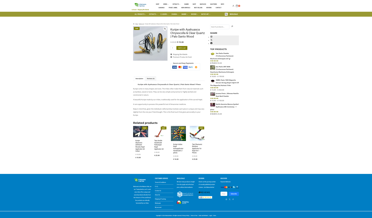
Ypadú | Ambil (173, 8)
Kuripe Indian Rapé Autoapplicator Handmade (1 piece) (178, 148)
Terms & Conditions (160, 182)
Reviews (209, 8)
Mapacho (203, 4)
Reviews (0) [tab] (151, 78)
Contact (218, 8)
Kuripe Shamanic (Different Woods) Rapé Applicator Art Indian (140, 146)
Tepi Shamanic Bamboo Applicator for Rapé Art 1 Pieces (197, 148)
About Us (157, 195)
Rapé (194, 4)
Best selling (198, 8)
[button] (165, 29)
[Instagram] (226, 199)
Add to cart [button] (140, 164)
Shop (157, 4)
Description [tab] (139, 78)
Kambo (186, 4)
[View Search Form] (226, 14)
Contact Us (158, 191)
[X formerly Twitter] (229, 199)
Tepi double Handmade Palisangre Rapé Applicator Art (159, 145)
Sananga (161, 8)
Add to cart (182, 48)
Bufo (222, 4)
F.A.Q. (156, 186)
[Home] (133, 24)
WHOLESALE (234, 14)
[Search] (232, 26)
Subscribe (234, 194)
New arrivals (185, 8)
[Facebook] (233, 199)
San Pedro (213, 4)
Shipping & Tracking (160, 199)
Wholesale (158, 203)
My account (158, 207)
